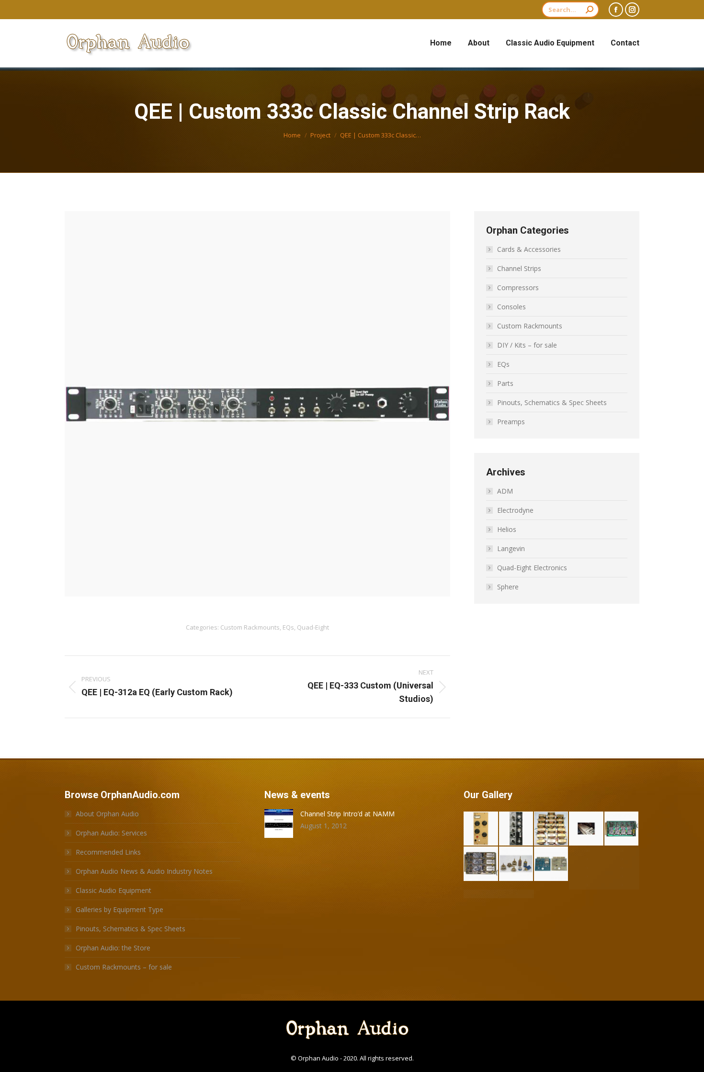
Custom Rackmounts (250, 627)
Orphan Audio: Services (111, 832)
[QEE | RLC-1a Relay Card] (551, 863)
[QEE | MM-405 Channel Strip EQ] (621, 885)
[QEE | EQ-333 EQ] (516, 829)
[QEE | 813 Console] (586, 850)
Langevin (511, 548)
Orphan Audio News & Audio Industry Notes (144, 871)
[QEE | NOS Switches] (516, 863)
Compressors (518, 287)
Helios (506, 529)
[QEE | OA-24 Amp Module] (586, 868)
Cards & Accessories (529, 249)
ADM (505, 491)
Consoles (511, 306)
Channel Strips (519, 268)
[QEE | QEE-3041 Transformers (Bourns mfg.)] (551, 829)
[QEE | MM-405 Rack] (586, 885)
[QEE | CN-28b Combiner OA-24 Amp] (621, 859)
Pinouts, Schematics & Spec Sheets (552, 402)
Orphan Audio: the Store (113, 947)
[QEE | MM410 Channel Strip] (621, 876)
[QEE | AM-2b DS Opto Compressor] (481, 829)
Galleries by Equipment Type (119, 909)
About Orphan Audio (107, 813)
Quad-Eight (313, 627)
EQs (288, 627)
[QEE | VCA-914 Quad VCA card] (621, 829)
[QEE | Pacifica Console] (586, 859)
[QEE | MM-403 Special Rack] (481, 894)
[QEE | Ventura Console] (586, 829)
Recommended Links (108, 852)
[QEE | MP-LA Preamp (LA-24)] (621, 868)
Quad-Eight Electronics (532, 567)
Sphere (508, 586)
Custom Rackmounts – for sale (124, 966)
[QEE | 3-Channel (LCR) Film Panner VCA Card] (481, 863)
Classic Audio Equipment (113, 890)
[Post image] (278, 823)
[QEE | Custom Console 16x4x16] (621, 850)
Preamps (511, 421)
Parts (505, 383)
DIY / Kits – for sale (527, 345)
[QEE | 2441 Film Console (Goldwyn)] (586, 876)
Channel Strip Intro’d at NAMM (347, 813)
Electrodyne (515, 510)
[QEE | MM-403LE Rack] (516, 894)
